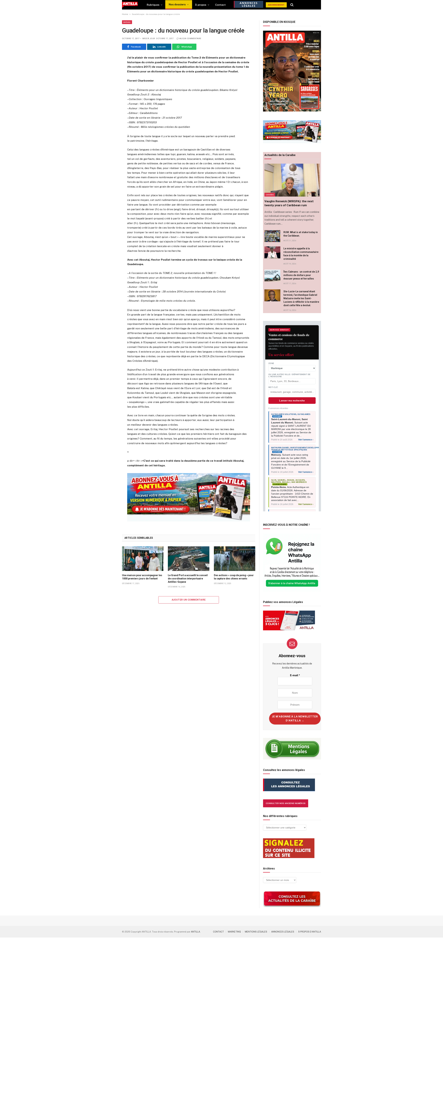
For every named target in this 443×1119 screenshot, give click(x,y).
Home (125, 14)
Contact (220, 4)
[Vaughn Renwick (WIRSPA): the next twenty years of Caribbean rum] (292, 180)
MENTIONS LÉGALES (256, 931)
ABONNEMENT (276, 5)
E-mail (295, 675)
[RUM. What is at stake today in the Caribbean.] (272, 236)
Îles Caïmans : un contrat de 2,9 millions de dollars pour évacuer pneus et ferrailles (301, 275)
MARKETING (234, 931)
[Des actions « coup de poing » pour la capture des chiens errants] (234, 558)
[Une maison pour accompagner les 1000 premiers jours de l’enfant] (142, 558)
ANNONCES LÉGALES (282, 931)
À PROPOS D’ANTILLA (309, 931)
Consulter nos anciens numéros (285, 803)
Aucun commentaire (190, 38)
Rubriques (153, 4)
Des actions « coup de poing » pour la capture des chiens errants (234, 577)
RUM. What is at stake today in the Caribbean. (300, 234)
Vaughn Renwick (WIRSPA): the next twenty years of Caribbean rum (289, 203)
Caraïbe (270, 195)
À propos (200, 4)
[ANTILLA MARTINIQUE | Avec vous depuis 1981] (130, 5)
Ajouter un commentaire (189, 599)
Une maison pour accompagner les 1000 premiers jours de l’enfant (142, 577)
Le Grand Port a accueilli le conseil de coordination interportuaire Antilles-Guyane (188, 578)
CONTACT (218, 931)
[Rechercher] (292, 5)
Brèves (127, 22)
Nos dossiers (177, 4)
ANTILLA (195, 931)
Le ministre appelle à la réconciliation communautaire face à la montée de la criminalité (300, 253)
